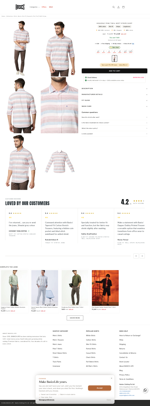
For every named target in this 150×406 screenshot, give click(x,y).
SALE (51, 7)
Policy (109, 400)
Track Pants (57, 362)
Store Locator (124, 362)
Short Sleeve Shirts (60, 353)
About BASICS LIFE (126, 366)
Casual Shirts (91, 353)
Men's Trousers (58, 340)
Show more (75, 318)
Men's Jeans (57, 344)
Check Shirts (90, 357)
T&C (133, 43)
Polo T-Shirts (57, 349)
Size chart (114, 47)
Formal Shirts (91, 349)
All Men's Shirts (92, 366)
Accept (100, 388)
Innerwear (56, 366)
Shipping (122, 344)
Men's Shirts (57, 335)
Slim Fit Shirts (91, 344)
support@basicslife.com (127, 395)
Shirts (15, 16)
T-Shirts (55, 357)
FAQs (121, 340)
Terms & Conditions (126, 379)
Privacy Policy (124, 375)
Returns (122, 349)
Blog (121, 370)
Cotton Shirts (91, 340)
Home (3, 16)
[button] (34, 7)
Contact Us (123, 357)
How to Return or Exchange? (130, 335)
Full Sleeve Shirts (92, 362)
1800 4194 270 (124, 393)
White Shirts (90, 335)
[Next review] (142, 256)
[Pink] (114, 58)
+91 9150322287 (125, 391)
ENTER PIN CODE (138, 77)
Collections (9, 16)
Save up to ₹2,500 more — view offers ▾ (114, 65)
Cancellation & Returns (127, 353)
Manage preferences (46, 400)
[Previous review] (136, 256)
